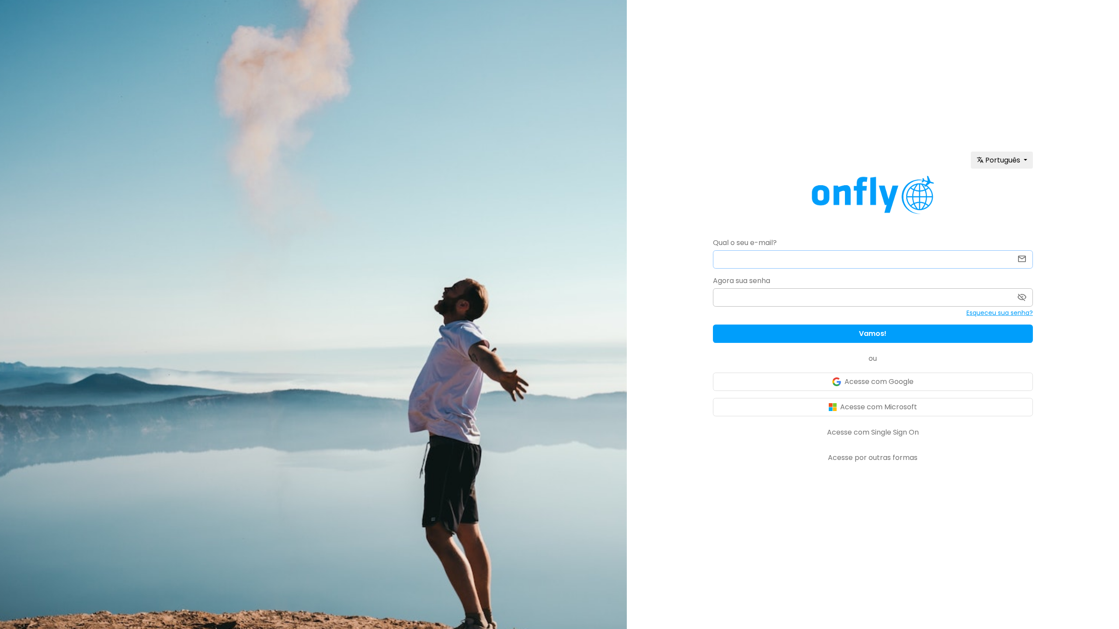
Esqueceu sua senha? (999, 312)
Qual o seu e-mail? (745, 243)
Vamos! (872, 333)
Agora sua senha (741, 281)
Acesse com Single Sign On (873, 432)
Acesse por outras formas (872, 458)
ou (873, 358)
